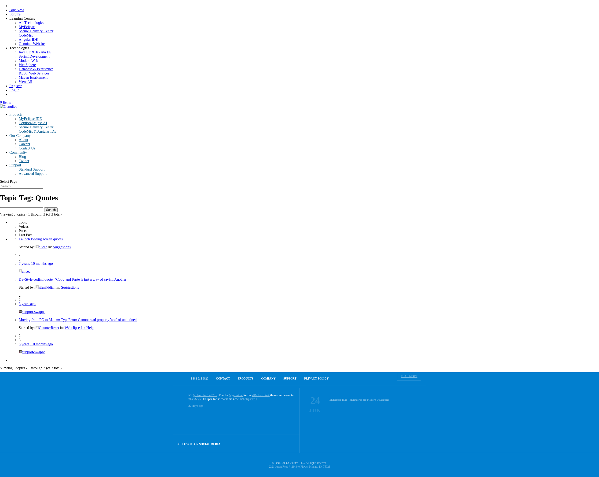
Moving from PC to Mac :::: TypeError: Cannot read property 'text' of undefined (78, 320)
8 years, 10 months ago (36, 344)
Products (15, 114)
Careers (24, 144)
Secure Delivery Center (36, 31)
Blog (22, 157)
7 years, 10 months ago (36, 263)
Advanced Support (33, 173)
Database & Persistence (36, 69)
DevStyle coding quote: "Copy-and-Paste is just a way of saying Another (72, 279)
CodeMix (26, 35)
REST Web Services (34, 73)
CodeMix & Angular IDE (38, 131)
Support (15, 165)
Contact (223, 378)
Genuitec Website (32, 44)
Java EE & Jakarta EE (35, 52)
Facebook (281, 444)
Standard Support (31, 169)
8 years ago (27, 304)
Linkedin (290, 444)
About (23, 140)
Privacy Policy (316, 378)
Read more (409, 376)
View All (25, 82)
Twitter (24, 161)
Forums (15, 14)
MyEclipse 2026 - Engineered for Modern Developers (359, 399)
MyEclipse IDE (30, 119)
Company (268, 378)
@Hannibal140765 (205, 395)
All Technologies (31, 23)
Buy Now (16, 10)
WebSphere (27, 65)
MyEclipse (27, 27)
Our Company (20, 136)
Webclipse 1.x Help (79, 328)
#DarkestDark (261, 395)
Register (15, 86)
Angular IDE (28, 39)
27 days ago (196, 405)
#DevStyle (195, 399)
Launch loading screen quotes (41, 239)
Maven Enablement (33, 77)
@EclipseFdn (248, 399)
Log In (14, 90)
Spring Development (34, 56)
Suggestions (62, 247)
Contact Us (27, 148)
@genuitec (236, 395)
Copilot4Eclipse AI (33, 123)
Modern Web (28, 61)
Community (18, 152)
